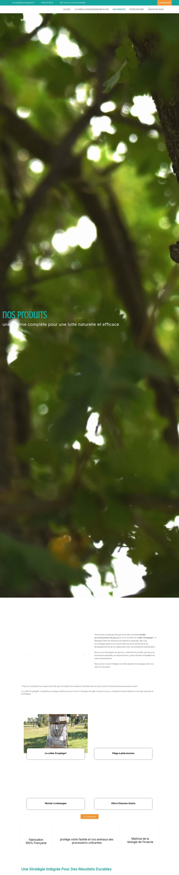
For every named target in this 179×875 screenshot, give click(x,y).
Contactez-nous (156, 9)
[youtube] (154, 2)
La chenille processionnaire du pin (92, 9)
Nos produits (119, 9)
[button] (27, 655)
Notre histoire (137, 9)
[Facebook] (149, 2)
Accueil (67, 9)
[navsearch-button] (169, 9)
